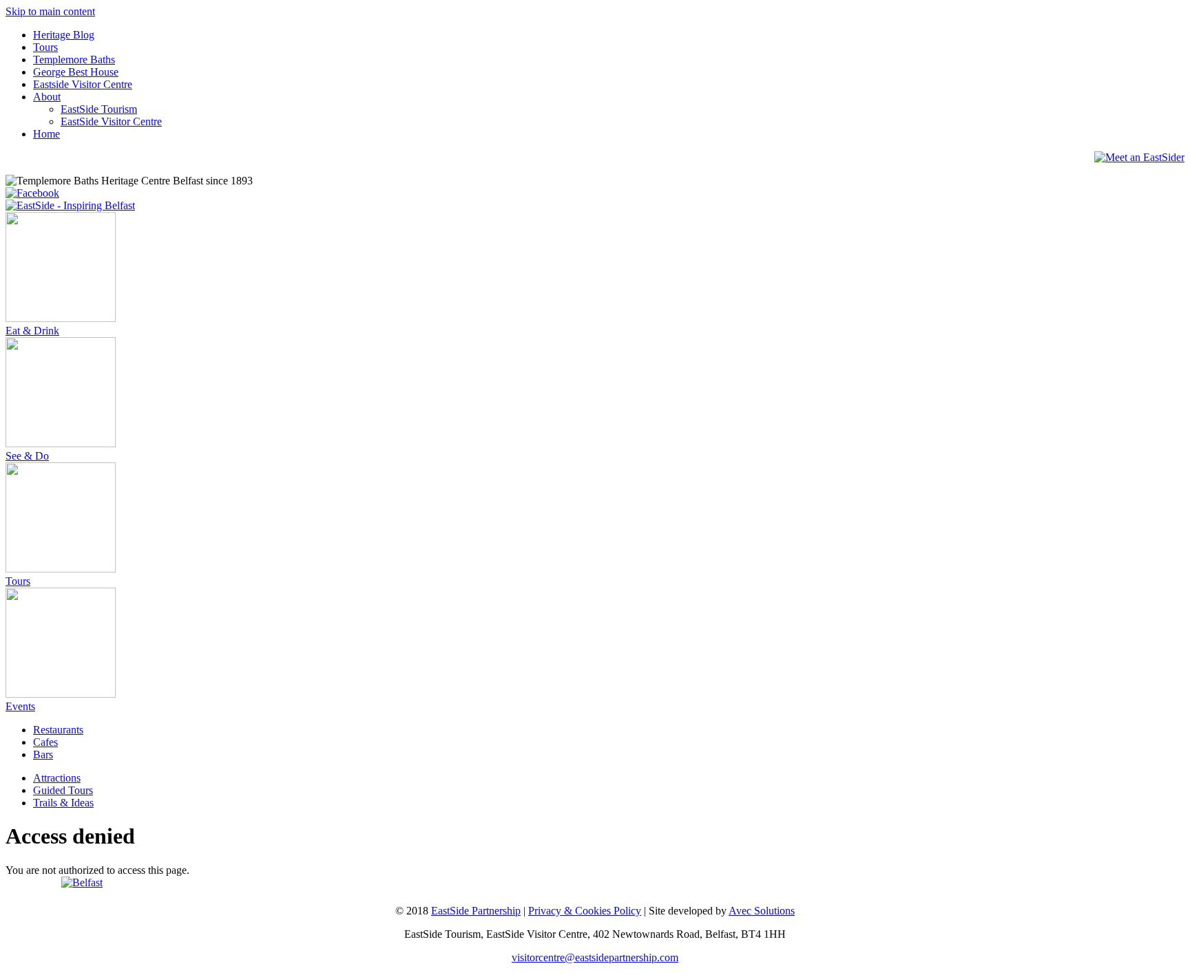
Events (20, 706)
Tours (45, 47)
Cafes (45, 742)
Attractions (57, 778)
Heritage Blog (63, 35)
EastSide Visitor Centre (111, 121)
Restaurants (58, 730)
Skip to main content (50, 11)
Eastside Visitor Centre (82, 84)
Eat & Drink (32, 330)
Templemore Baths (74, 59)
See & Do (27, 456)
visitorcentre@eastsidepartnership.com (595, 957)
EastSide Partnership (476, 911)
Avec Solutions (762, 911)
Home (46, 134)
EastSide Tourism (99, 109)
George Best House (75, 72)
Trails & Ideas (63, 802)
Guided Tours (63, 790)
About (47, 97)
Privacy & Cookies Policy (584, 911)
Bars (43, 754)
